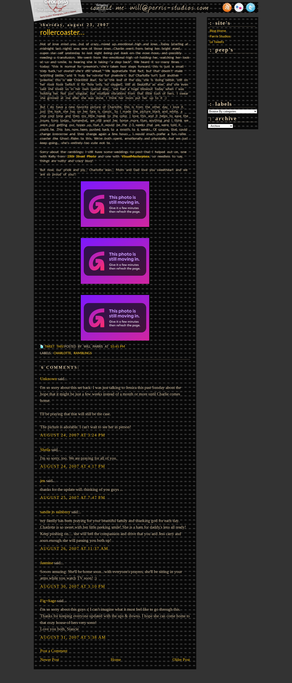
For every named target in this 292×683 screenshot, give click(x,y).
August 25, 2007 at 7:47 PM (72, 497)
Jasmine (46, 563)
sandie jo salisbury (55, 512)
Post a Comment (53, 651)
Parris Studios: (220, 36)
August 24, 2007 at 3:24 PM (72, 435)
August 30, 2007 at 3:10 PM (72, 586)
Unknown (48, 378)
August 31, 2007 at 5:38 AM (73, 637)
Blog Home (218, 31)
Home (116, 659)
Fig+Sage (48, 600)
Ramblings (83, 353)
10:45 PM (117, 346)
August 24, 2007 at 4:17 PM (72, 466)
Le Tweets (217, 42)
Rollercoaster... (62, 33)
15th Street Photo (81, 156)
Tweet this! (54, 346)
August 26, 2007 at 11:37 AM (74, 548)
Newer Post (49, 659)
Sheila (45, 449)
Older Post (181, 659)
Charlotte (62, 353)
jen (42, 480)
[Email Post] (128, 346)
